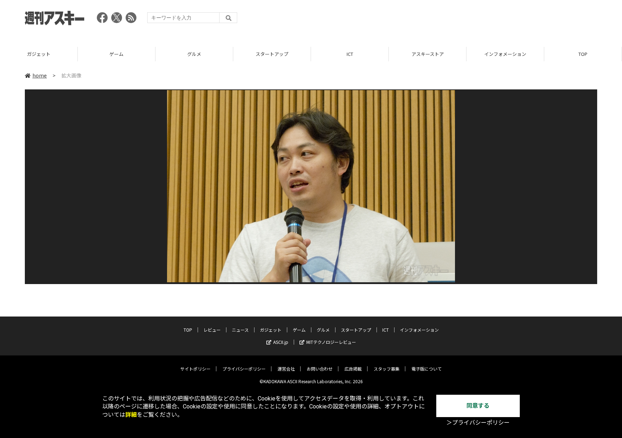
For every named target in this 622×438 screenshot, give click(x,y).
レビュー (212, 330)
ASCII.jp (280, 342)
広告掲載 (353, 369)
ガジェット (38, 53)
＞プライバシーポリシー (478, 422)
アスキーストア (427, 53)
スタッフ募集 (387, 369)
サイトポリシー (195, 369)
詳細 (131, 414)
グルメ (194, 53)
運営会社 (286, 369)
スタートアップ (272, 53)
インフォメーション (505, 53)
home (39, 75)
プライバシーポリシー (244, 369)
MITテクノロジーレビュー (331, 342)
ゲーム (116, 53)
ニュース (240, 330)
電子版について (426, 369)
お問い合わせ (320, 369)
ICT (350, 53)
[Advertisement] (466, 20)
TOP (582, 53)
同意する (478, 405)
